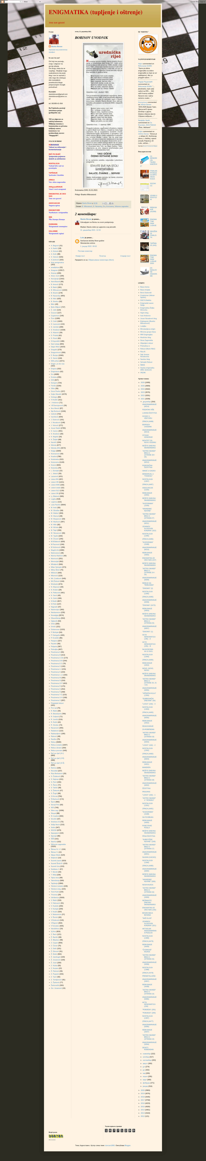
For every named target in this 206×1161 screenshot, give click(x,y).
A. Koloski (54, 251)
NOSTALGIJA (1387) (147, 1017)
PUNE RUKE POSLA (147, 827)
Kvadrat (54, 456)
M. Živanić (55, 539)
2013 (143, 1113)
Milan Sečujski (56, 567)
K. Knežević (55, 434)
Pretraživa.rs (145, 346)
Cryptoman (55, 316)
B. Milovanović (87, 206)
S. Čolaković (55, 776)
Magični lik (55, 550)
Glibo (53, 388)
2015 (143, 1107)
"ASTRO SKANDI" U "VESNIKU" (149, 799)
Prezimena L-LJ (57, 675)
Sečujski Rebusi (146, 362)
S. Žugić (54, 793)
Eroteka (54, 377)
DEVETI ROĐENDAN (148, 1049)
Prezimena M (56, 678)
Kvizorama (110, 206)
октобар (146, 1057)
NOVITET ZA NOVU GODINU (149, 441)
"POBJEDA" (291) (149, 1010)
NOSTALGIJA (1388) (147, 968)
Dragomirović (56, 352)
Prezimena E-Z (56, 663)
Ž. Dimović (55, 951)
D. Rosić (54, 338)
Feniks (53, 386)
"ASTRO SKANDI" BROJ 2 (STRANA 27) (149, 516)
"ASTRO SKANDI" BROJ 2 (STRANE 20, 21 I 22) (149, 682)
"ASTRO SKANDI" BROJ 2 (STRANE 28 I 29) (149, 454)
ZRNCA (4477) (147, 1021)
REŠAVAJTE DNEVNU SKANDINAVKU (149, 902)
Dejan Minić (55, 347)
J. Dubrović (55, 420)
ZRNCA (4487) (147, 484)
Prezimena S (56, 689)
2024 (143, 389)
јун (144, 1070)
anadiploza (55, 267)
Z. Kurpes (54, 968)
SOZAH (54, 830)
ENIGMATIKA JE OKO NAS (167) (149, 559)
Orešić (53, 626)
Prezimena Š (56, 692)
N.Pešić (54, 604)
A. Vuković (55, 257)
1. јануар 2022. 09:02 (88, 246)
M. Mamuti (55, 516)
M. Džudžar (55, 510)
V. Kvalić (54, 912)
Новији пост (80, 256)
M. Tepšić (54, 536)
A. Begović (55, 245)
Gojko (140, 131)
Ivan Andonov (145, 316)
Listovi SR (54, 493)
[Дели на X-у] (108, 203)
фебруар (146, 1083)
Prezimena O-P (56, 683)
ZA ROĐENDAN (148, 729)
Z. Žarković (55, 982)
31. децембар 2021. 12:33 (90, 230)
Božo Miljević (56, 307)
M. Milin (54, 525)
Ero (104, 206)
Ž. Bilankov (55, 940)
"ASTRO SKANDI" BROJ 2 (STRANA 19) (149, 735)
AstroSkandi (55, 281)
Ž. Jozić (54, 963)
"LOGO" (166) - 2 (148, 745)
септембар (147, 1060)
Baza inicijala (145, 290)
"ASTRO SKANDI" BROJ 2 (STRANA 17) (149, 847)
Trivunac (54, 895)
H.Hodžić (54, 400)
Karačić (54, 442)
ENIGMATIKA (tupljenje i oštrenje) (95, 11)
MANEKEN (146, 767)
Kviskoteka (55, 459)
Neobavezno (55, 612)
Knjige (53, 451)
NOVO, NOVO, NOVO (148, 669)
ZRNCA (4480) (147, 866)
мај (144, 1073)
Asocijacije (55, 279)
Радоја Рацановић (145, 82)
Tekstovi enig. (56, 889)
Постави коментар (85, 251)
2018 (143, 1097)
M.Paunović (55, 544)
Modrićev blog (145, 337)
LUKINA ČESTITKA (149, 413)
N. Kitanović (55, 587)
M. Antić (54, 507)
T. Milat (53, 875)
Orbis (53, 624)
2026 (143, 382)
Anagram (54, 270)
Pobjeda (54, 646)
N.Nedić (54, 601)
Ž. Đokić (54, 954)
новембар (147, 1054)
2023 (143, 392)
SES (52, 807)
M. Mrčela (54, 527)
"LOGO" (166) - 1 (148, 795)
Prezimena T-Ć (56, 695)
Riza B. (143, 352)
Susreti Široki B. (57, 863)
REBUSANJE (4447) (147, 1031)
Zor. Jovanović (56, 988)
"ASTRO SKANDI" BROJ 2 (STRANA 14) (149, 992)
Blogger (127, 1145)
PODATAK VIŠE (148, 410)
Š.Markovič (55, 799)
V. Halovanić (55, 903)
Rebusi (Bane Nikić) (147, 349)
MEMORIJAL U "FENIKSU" (148, 475)
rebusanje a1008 (145, 66)
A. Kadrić (54, 248)
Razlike (53, 739)
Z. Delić (54, 948)
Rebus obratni (56, 748)
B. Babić (54, 287)
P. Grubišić (55, 638)
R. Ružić (54, 722)
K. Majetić (54, 437)
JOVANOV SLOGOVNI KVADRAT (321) (149, 923)
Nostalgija (54, 615)
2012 (143, 1116)
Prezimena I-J (56, 669)
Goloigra (54, 397)
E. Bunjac (54, 355)
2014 (143, 1110)
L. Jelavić (54, 473)
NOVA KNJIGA (147, 885)
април (145, 1076)
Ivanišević (54, 417)
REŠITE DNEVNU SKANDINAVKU (149, 447)
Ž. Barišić (54, 937)
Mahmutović (55, 553)
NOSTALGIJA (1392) (147, 749)
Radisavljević (56, 733)
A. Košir (54, 254)
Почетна (102, 256)
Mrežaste (54, 584)
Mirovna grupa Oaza (148, 332)
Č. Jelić (53, 310)
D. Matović (55, 332)
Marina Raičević (57, 556)
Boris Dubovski (146, 293)
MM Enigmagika (146, 334)
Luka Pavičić (55, 505)
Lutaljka (143, 326)
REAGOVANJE (147, 726)
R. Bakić (54, 711)
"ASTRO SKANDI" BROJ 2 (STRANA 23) (149, 621)
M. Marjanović (56, 519)
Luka (82, 238)
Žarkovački (55, 985)
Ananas (54, 273)
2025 (143, 386)
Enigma (54, 369)
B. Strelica (55, 301)
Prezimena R (56, 686)
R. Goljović (55, 716)
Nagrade (54, 607)
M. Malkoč (55, 513)
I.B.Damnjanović (57, 405)
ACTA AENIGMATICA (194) (148, 1004)
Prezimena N (56, 680)
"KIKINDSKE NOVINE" (147, 510)
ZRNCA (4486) (147, 539)
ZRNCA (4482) (147, 754)
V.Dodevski (55, 920)
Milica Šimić (55, 570)
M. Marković (55, 522)
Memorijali (55, 561)
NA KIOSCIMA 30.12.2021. (147, 650)
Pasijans (54, 641)
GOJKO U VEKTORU (147, 417)
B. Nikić (54, 299)
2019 (143, 1093)
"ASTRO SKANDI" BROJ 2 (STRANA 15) (149, 957)
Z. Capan (54, 943)
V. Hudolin (55, 906)
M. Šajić (54, 530)
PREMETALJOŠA (148, 976)
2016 (143, 1103)
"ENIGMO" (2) (147, 588)
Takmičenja (55, 880)
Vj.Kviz (53, 931)
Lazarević (54, 476)
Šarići (53, 802)
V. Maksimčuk (56, 914)
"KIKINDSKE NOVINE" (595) (149, 880)
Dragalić (54, 350)
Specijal (54, 836)
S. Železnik (55, 790)
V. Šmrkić (54, 917)
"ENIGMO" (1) (147, 632)
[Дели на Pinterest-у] (112, 203)
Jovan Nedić (55, 428)
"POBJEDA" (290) (149, 1013)
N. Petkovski (55, 593)
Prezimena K (56, 672)
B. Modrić (54, 293)
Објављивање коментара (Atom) (101, 260)
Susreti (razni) (56, 860)
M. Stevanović (56, 533)
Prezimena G (56, 666)
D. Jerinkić (55, 327)
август (145, 1063)
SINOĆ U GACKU (149, 471)
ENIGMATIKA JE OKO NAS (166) (149, 909)
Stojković (54, 858)
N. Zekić (54, 598)
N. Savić (54, 595)
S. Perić (54, 782)
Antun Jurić (55, 276)
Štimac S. (54, 852)
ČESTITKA (146, 788)
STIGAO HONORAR (147, 436)
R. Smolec (55, 725)
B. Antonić (54, 284)
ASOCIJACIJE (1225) (147, 489)
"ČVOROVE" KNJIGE (147, 951)
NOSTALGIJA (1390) (147, 861)
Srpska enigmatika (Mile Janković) (147, 369)
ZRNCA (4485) (147, 597)
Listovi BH (54, 479)
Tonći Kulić (55, 892)
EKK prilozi (55, 361)
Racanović (55, 728)
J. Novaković (55, 422)
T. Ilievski (54, 872)
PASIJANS (146, 792)
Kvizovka (54, 468)
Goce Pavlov (55, 391)
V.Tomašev (55, 926)
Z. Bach (54, 934)
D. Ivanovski (55, 324)
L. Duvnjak (55, 471)
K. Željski (54, 439)
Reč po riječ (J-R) (57, 758)
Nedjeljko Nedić (144, 120)
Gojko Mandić (56, 394)
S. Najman (55, 779)
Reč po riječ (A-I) (57, 753)
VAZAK (143, 372)
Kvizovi (53, 465)
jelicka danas (146, 104)
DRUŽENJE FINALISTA (153, 234)
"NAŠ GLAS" (147, 918)
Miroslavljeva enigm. (148, 329)
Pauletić (54, 644)
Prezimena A (55, 652)
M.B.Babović (55, 541)
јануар (145, 1086)
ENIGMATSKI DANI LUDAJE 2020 (153, 259)
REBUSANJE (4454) (147, 610)
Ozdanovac (55, 629)
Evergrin (54, 383)
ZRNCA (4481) (147, 809)
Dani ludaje (55, 344)
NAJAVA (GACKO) (149, 857)
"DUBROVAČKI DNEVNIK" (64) (149, 700)
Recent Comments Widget (150, 146)
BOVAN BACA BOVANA (147, 914)
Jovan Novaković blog (148, 318)
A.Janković (55, 260)
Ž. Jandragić (55, 957)
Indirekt (54, 414)
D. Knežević (55, 330)
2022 (143, 395)
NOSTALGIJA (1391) (147, 804)
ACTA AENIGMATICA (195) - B (148, 644)
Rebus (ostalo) (56, 745)
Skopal (53, 813)
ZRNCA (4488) (147, 421)
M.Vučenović (55, 547)
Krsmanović (55, 454)
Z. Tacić (54, 977)
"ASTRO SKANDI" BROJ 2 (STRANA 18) (149, 778)
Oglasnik (54, 621)
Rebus (53, 742)
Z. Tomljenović (56, 980)
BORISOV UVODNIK (147, 426)
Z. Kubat (54, 965)
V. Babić (54, 900)
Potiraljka (54, 649)
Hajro (140, 64)
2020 (143, 1090)
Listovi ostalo (56, 488)
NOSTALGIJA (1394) (147, 656)
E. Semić (54, 358)
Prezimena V (56, 700)
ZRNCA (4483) (147, 712)
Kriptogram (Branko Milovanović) (147, 322)
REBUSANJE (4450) (147, 821)
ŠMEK (142, 365)
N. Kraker (54, 590)
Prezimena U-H (56, 697)
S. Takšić (54, 788)
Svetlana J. (55, 869)
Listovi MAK (55, 485)
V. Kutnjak (54, 909)
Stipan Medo (55, 855)
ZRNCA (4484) (147, 660)
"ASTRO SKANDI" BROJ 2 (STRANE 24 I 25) (149, 571)
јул (144, 1067)
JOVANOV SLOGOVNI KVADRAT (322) (149, 528)
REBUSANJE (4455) (147, 554)
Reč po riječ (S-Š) (57, 763)
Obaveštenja (55, 618)
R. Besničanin (56, 714)
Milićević (54, 573)
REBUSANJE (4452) (147, 722)
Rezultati (54, 771)
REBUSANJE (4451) (147, 763)
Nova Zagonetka (146, 340)
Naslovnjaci (55, 609)
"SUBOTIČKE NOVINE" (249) (149, 840)
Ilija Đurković (55, 411)
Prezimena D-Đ (56, 661)
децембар (147, 402)
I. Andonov (55, 403)
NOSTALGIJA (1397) (147, 480)
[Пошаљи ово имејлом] (103, 203)
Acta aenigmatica (57, 262)
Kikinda (53, 445)
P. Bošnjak (55, 632)
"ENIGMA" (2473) (149, 605)
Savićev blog (145, 359)
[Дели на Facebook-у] (110, 203)
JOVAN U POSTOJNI (153, 198)
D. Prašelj (54, 335)
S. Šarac (54, 785)
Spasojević (55, 833)
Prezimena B (56, 655)
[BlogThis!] (106, 203)
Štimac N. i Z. (56, 849)
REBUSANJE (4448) (147, 986)
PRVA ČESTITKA (148, 836)
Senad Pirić (55, 805)
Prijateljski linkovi (57, 703)
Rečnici (53, 768)
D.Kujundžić (55, 341)
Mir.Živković (55, 581)
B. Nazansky (97, 206)
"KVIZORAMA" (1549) (147, 504)
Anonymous (142, 102)
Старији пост (125, 256)
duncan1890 (110, 1145)
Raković (54, 736)
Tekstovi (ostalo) (57, 886)
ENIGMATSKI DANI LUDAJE (153, 222)
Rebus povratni (56, 750)
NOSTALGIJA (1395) (147, 592)
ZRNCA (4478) (147, 973)
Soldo (53, 827)
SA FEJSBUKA (147, 817)
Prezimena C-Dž (57, 658)
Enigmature (55, 371)
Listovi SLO (55, 490)
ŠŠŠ (52, 839)
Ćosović (54, 313)
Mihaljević (54, 564)
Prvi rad (54, 708)
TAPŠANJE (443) (153, 244)
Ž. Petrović (55, 971)
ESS (52, 380)
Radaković (55, 731)
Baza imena (144, 287)
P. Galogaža (55, 635)
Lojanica (54, 502)
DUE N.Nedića (145, 300)
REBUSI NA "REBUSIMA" (148, 584)
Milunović (54, 576)
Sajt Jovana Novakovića (144, 355)
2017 (143, 1100)
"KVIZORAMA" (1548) (147, 543)
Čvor (52, 318)
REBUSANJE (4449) (147, 946)
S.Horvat (54, 796)
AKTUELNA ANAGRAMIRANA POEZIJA (149, 931)
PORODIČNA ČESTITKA (147, 466)
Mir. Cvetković (56, 578)
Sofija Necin (55, 825)
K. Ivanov (54, 431)
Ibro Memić (55, 408)
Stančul (54, 842)
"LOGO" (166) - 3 (148, 704)
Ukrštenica (55, 897)
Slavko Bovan (86, 219)
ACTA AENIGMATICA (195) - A (148, 637)
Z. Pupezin (55, 974)
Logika (53, 499)
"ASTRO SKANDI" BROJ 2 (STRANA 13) (149, 1037)
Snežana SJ (55, 822)
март (145, 1080)
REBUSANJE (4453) (147, 664)
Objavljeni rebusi (146, 343)
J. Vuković (54, 425)
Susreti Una (55, 866)
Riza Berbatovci (57, 773)
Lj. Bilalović (55, 496)
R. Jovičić (54, 719)
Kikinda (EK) (55, 448)
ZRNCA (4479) (147, 941)
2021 (143, 399)
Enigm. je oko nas (57, 364)
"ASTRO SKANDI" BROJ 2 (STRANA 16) (149, 890)
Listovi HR (55, 482)
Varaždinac (55, 929)
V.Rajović (54, 923)
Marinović (54, 558)
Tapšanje (54, 883)
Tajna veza (55, 878)
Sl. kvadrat (55, 816)
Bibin (53, 304)
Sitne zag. (54, 810)
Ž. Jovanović (55, 960)
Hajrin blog (144, 313)
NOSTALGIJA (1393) (147, 708)
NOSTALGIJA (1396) (147, 535)
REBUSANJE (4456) (147, 494)
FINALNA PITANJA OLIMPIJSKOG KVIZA (153, 175)
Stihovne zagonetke (121, 206)
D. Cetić (54, 321)
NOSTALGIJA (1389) (147, 937)
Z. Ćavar (54, 946)
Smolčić (54, 819)
